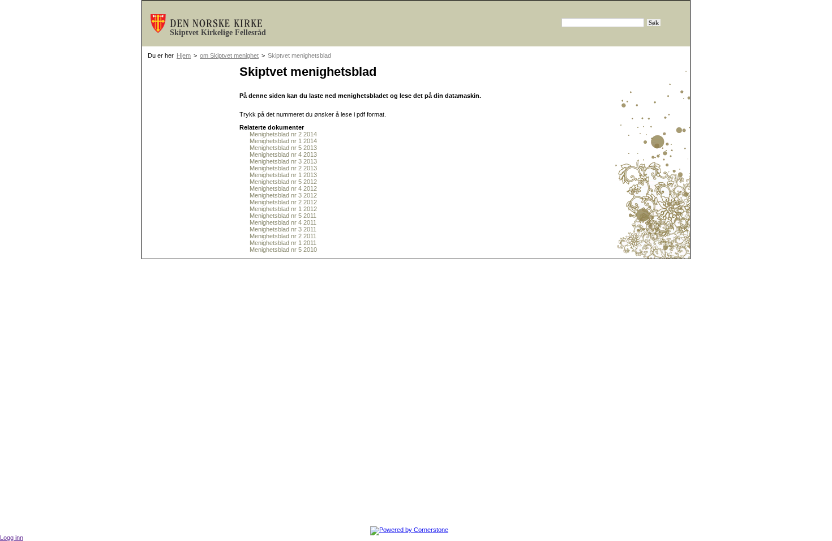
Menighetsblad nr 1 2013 (283, 174)
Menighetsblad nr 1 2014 (283, 141)
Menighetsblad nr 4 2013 (283, 154)
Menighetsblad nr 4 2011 (283, 222)
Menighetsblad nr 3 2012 (283, 195)
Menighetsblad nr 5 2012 (283, 181)
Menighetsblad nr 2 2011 (283, 236)
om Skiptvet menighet (229, 55)
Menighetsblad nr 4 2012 (283, 188)
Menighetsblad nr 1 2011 (283, 242)
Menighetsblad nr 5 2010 (283, 249)
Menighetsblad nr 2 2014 (283, 134)
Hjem (184, 55)
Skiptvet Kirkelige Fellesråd (218, 32)
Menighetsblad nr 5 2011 (283, 215)
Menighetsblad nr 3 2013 (283, 161)
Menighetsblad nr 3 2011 (283, 229)
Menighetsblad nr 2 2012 (283, 202)
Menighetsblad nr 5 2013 (283, 147)
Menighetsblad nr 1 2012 (283, 208)
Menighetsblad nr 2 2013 (283, 168)
